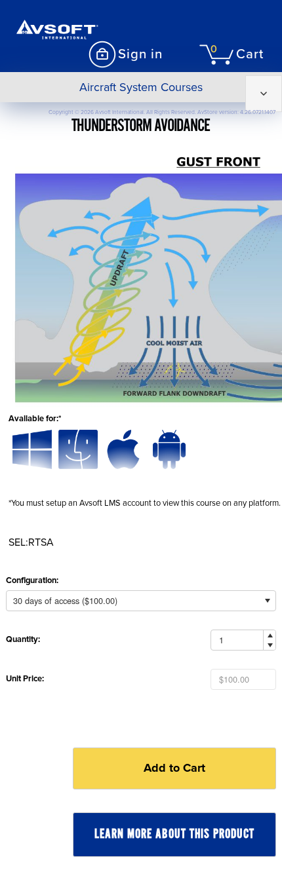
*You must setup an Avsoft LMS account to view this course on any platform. (145, 503)
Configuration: (32, 580)
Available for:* (35, 418)
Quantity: (23, 639)
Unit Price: (25, 678)
